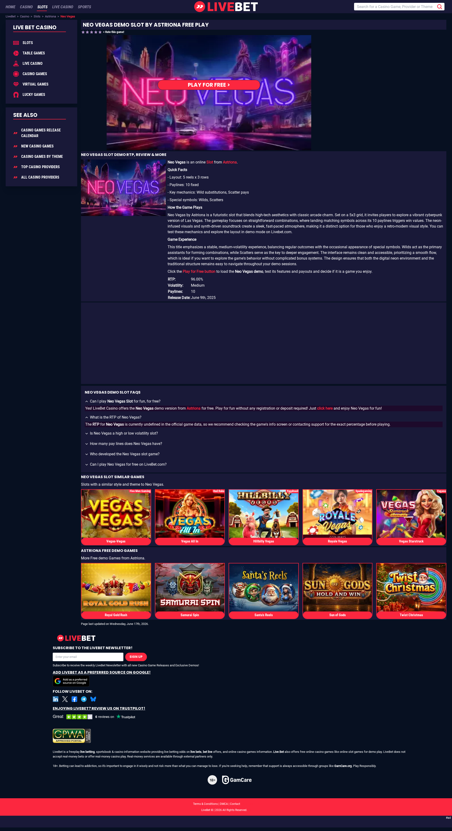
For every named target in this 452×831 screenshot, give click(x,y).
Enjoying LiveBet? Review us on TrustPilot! (99, 708)
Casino (24, 16)
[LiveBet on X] (65, 699)
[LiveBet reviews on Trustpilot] (97, 717)
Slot (209, 162)
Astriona (50, 16)
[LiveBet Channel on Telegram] (84, 699)
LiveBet (11, 16)
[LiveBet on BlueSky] (93, 699)
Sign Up (136, 657)
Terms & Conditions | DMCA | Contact (226, 804)
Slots (37, 16)
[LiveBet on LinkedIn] (55, 699)
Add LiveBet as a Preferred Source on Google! (102, 672)
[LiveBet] (226, 6)
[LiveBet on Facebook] (74, 699)
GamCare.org (343, 766)
